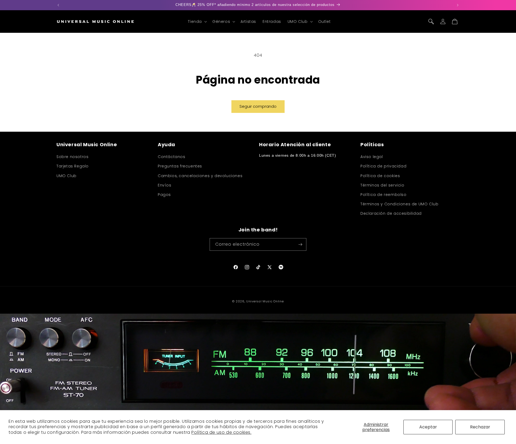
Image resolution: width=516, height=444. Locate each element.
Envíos (164, 185)
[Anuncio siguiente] (458, 5)
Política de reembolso (383, 194)
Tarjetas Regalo (72, 166)
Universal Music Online (265, 301)
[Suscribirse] (300, 244)
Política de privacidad (383, 166)
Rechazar (480, 427)
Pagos (164, 194)
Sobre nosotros (72, 156)
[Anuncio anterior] (58, 5)
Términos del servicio (382, 185)
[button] (197, 21)
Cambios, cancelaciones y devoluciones (200, 175)
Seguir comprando (258, 106)
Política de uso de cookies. (221, 432)
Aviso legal (371, 156)
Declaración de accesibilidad (391, 213)
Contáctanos (171, 156)
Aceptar (428, 427)
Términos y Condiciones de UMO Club (399, 204)
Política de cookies (380, 175)
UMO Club (66, 175)
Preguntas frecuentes (180, 166)
